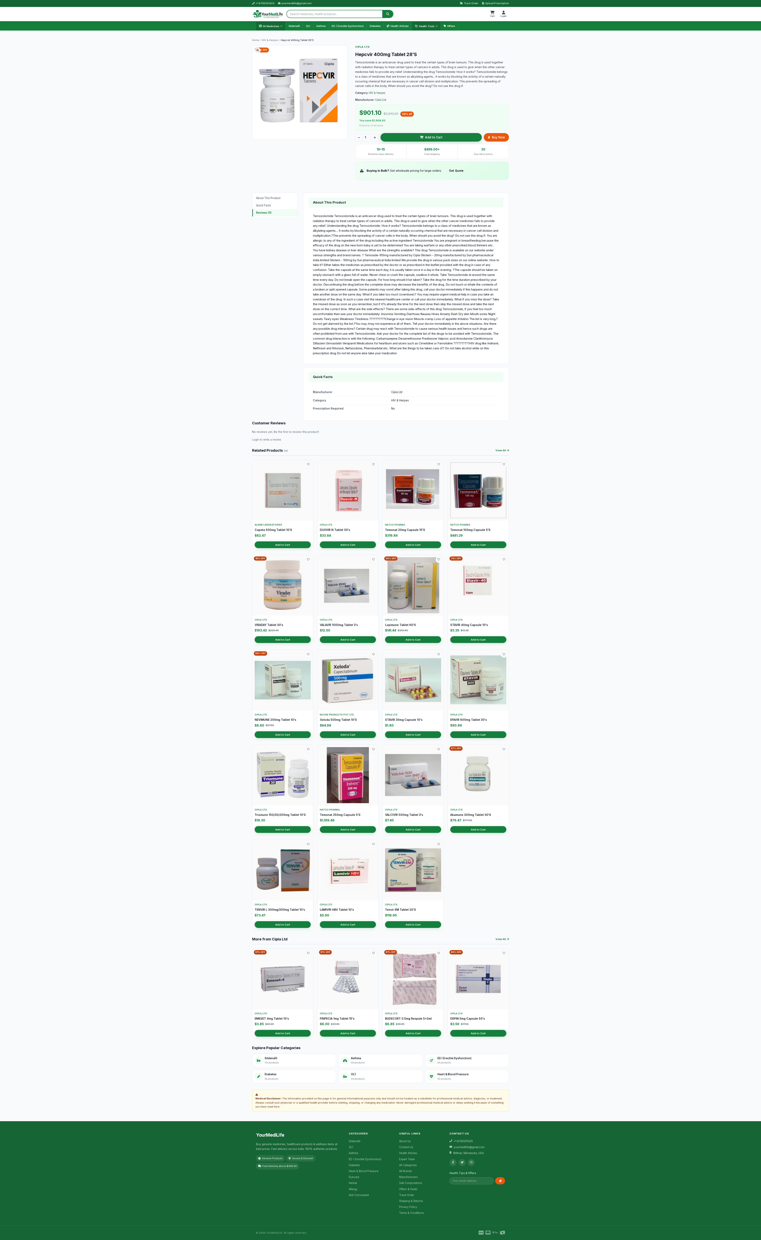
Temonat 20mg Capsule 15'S (405, 529)
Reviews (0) (264, 212)
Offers (451, 26)
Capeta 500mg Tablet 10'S (273, 529)
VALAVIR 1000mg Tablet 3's (339, 625)
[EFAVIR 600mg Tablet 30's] (478, 680)
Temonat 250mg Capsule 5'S (340, 814)
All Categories (408, 1165)
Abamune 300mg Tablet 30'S (470, 814)
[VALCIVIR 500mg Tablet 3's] (413, 775)
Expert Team (407, 1159)
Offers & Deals (408, 1189)
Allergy (353, 1189)
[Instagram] (471, 1162)
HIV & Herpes (270, 40)
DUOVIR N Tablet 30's (335, 529)
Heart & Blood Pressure (363, 1171)
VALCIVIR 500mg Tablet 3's (404, 814)
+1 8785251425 (264, 3)
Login (255, 439)
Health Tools (426, 26)
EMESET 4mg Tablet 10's (272, 1018)
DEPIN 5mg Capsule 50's (467, 1018)
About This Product (268, 198)
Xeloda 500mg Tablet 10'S (338, 719)
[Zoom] (258, 50)
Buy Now (498, 137)
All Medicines (271, 26)
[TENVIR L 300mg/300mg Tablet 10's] (282, 870)
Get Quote (456, 170)
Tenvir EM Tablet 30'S (400, 909)
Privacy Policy (408, 1207)
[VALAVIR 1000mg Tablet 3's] (347, 585)
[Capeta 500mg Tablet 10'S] (282, 490)
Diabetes (375, 26)
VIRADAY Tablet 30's (269, 625)
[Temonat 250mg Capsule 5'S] (347, 775)
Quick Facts (263, 205)
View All (500, 450)
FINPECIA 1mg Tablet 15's (337, 1018)
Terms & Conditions (411, 1212)
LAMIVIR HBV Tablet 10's (337, 909)
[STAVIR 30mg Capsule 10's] (413, 680)
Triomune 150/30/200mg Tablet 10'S (280, 814)
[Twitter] (462, 1162)
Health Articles (400, 26)
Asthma (321, 26)
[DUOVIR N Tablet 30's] (347, 490)
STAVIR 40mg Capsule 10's (469, 625)
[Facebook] (453, 1162)
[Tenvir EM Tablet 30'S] (413, 870)
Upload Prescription (497, 3)
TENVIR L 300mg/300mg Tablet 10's (280, 909)
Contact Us (406, 1147)
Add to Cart (433, 137)
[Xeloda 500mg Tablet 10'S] (347, 680)
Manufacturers (408, 1177)
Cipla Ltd (362, 46)
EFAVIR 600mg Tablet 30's (468, 719)
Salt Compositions (410, 1183)
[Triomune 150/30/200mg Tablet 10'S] (282, 775)
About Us (405, 1141)
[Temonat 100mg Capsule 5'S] (478, 490)
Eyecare (354, 1177)
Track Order (471, 3)
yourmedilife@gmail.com (296, 3)
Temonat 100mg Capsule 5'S (470, 529)
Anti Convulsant (359, 1195)
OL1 (308, 26)
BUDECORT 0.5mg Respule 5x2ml (408, 1018)
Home (255, 40)
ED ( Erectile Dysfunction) (348, 26)
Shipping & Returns (411, 1201)
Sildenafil (294, 26)
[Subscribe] (500, 1180)
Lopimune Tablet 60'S (400, 625)
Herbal (353, 1183)
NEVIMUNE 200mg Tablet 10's (275, 719)
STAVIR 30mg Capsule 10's (404, 719)
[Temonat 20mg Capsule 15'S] (413, 490)
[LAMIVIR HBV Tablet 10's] (347, 870)
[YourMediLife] (267, 14)
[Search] (387, 14)
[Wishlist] (308, 464)
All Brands (405, 1171)
